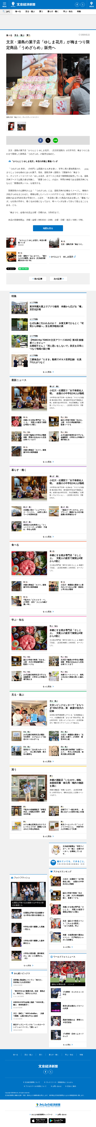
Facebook (77, 5)
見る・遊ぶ (30, 11)
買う (41, 11)
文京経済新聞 (23, 4)
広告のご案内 (71, 1086)
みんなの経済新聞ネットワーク (48, 1105)
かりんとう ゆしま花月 (62, 256)
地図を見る (48, 228)
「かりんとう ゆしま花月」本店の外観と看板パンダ (34, 161)
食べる (18, 11)
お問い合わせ (57, 1086)
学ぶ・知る (68, 11)
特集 (79, 11)
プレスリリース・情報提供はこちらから (59, 1082)
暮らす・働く (53, 11)
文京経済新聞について (32, 1082)
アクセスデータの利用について (36, 1086)
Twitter (82, 5)
